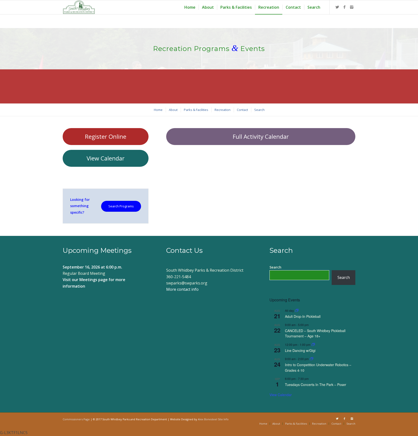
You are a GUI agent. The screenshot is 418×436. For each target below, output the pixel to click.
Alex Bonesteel (207, 419)
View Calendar (280, 394)
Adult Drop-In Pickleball (303, 316)
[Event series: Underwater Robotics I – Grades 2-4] (311, 359)
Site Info (223, 419)
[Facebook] (344, 7)
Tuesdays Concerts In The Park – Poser (315, 384)
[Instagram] (351, 7)
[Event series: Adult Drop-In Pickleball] (297, 310)
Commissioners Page (76, 419)
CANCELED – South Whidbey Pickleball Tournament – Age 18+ (315, 333)
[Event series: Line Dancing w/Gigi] (313, 344)
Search (275, 267)
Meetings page (93, 279)
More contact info (182, 289)
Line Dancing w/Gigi (300, 350)
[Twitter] (337, 7)
